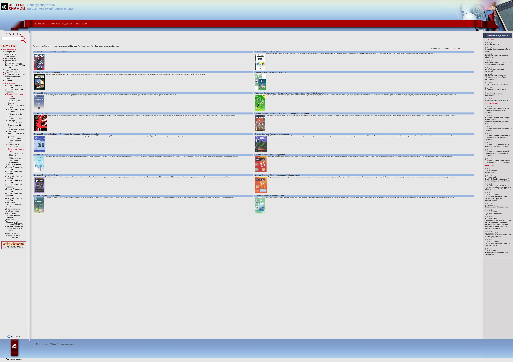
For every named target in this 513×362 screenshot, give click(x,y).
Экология (488, 111)
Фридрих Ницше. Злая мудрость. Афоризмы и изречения (498, 63)
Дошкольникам (11, 61)
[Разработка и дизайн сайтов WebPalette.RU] (13, 249)
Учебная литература (11, 49)
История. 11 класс (15, 118)
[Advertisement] (13, 290)
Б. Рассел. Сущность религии (496, 84)
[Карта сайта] (17, 34)
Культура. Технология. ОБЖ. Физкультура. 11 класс (15, 124)
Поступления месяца (13, 63)
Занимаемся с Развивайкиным (497, 207)
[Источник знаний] (17, 32)
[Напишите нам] (13, 34)
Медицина (497, 128)
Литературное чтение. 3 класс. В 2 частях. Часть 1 (498, 244)
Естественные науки (501, 109)
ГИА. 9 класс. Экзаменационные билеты (13, 204)
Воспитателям (10, 58)
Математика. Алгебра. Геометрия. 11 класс (16, 134)
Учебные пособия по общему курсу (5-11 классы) (14, 228)
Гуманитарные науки (501, 135)
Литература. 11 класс (16, 129)
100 (458, 49)
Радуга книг (67, 24)
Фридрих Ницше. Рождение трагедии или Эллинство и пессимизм (495, 77)
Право (487, 162)
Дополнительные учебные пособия (13, 210)
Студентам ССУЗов (12, 72)
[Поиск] (9, 34)
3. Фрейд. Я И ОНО (492, 44)
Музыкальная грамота (494, 214)
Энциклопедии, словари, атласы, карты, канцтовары (13, 235)
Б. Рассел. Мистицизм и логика (497, 101)
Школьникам (10, 83)
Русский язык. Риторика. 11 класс (15, 146)
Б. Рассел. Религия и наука (495, 89)
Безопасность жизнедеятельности (493, 120)
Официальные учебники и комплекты (15, 160)
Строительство (491, 153)
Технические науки (500, 151)
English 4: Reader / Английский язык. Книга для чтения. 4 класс (497, 180)
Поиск (77, 24)
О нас (84, 24)
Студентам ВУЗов (12, 70)
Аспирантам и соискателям (10, 55)
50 (456, 49)
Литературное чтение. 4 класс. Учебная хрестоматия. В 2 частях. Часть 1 (497, 198)
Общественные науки (501, 118)
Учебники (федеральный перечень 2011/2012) (14, 222)
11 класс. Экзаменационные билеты (15, 101)
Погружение (55, 24)
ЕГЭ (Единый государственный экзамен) (13, 215)
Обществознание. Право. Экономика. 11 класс (16, 140)
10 (451, 49)
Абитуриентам (10, 52)
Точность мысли (40, 24)
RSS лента (15, 336)
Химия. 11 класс (14, 165)
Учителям (8, 81)
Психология (489, 137)
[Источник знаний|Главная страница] (6, 34)
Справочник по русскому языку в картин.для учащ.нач (498, 236)
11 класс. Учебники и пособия (81, 46)
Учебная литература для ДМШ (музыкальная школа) (15, 76)
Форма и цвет (490, 172)
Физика (488, 146)
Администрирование (14, 359)
